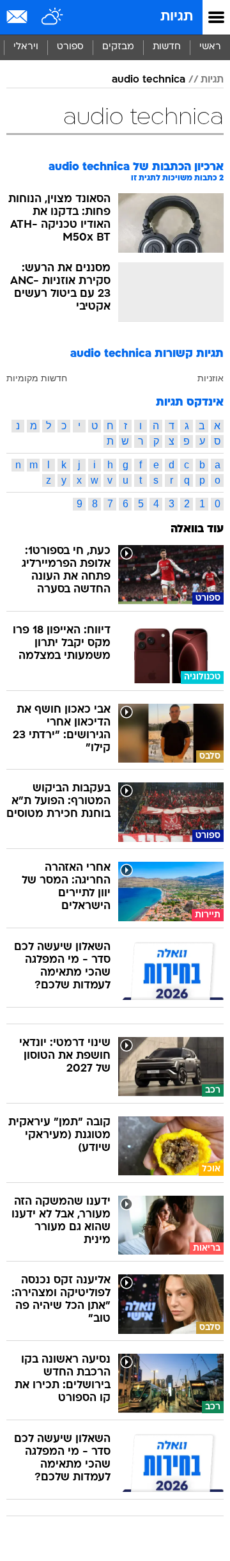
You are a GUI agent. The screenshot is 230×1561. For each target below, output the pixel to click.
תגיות (176, 17)
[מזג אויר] (53, 17)
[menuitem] (166, 47)
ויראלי (25, 47)
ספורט (70, 47)
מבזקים (118, 47)
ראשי (210, 47)
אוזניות (210, 378)
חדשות (167, 47)
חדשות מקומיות (36, 378)
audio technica (148, 80)
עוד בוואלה (197, 529)
